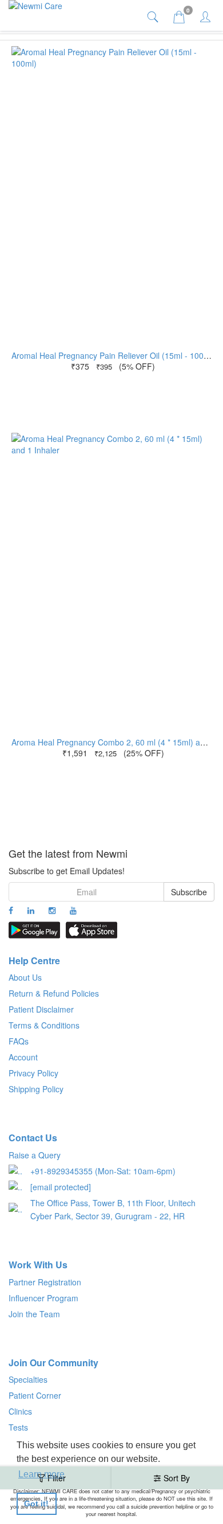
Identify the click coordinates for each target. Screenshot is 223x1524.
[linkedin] (30, 910)
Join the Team (34, 1314)
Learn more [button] (41, 1474)
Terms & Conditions (44, 1025)
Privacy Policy (33, 1073)
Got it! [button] (36, 1503)
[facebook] (11, 910)
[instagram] (52, 910)
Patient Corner (35, 1395)
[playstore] (34, 930)
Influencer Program (43, 1298)
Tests (18, 1427)
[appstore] (91, 930)
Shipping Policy (36, 1089)
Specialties (28, 1379)
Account (23, 1057)
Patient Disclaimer (41, 1009)
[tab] (154, 16)
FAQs (19, 1041)
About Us (25, 977)
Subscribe (189, 892)
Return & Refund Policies (54, 993)
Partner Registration (45, 1282)
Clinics (20, 1411)
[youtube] (73, 910)
